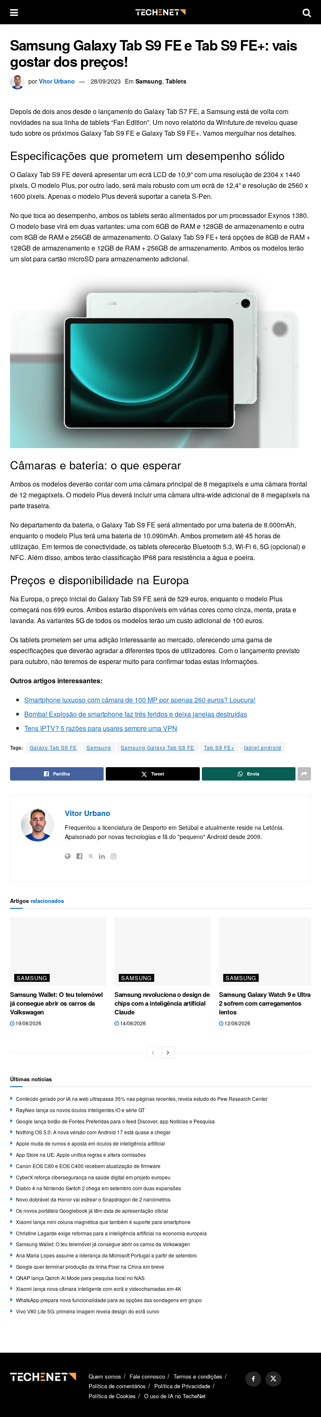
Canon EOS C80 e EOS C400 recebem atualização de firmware (88, 1165)
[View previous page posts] (153, 1052)
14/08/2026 (132, 1023)
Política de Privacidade (182, 1386)
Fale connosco (147, 1376)
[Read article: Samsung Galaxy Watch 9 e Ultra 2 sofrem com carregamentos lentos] (267, 951)
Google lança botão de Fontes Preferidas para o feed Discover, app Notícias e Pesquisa (115, 1121)
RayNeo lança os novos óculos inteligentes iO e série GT (80, 1109)
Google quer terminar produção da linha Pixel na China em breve (90, 1266)
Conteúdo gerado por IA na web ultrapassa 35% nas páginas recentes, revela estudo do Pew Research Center (142, 1098)
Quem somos (105, 1376)
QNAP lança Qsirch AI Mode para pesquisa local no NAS (80, 1277)
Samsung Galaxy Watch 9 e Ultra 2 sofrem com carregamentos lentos (265, 1003)
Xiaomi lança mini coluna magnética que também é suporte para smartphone (103, 1221)
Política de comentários (117, 1386)
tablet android (262, 747)
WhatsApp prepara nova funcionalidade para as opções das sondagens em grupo (109, 1299)
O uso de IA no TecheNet (175, 1396)
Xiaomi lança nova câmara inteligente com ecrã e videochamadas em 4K (98, 1288)
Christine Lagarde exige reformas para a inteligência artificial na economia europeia (111, 1233)
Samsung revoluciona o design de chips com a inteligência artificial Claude (162, 1003)
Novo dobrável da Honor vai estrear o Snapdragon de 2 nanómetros (93, 1199)
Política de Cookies (112, 1396)
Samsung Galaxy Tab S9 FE (157, 747)
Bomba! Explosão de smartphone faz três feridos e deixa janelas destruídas (135, 714)
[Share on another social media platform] (304, 774)
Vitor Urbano (57, 81)
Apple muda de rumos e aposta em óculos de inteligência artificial (90, 1143)
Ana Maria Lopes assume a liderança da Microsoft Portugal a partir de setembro (106, 1255)
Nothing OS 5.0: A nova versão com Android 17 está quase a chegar (93, 1132)
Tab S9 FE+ (219, 747)
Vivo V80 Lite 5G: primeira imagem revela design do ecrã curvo (87, 1311)
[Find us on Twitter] (273, 1379)
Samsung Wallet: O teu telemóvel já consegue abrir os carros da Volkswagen (56, 1003)
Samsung (148, 81)
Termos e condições (197, 1376)
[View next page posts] (168, 1052)
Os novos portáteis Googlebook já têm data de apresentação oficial (92, 1210)
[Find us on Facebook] (253, 1379)
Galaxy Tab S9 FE (53, 747)
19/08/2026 (27, 1023)
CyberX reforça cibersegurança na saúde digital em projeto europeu (93, 1177)
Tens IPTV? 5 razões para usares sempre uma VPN (100, 728)
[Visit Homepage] (160, 12)
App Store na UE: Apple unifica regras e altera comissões (81, 1154)
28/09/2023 (106, 81)
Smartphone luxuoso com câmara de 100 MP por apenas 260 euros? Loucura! (139, 700)
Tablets (176, 81)
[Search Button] (307, 12)
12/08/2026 (236, 1023)
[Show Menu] (14, 12)
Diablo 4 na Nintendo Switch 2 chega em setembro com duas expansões (98, 1187)
